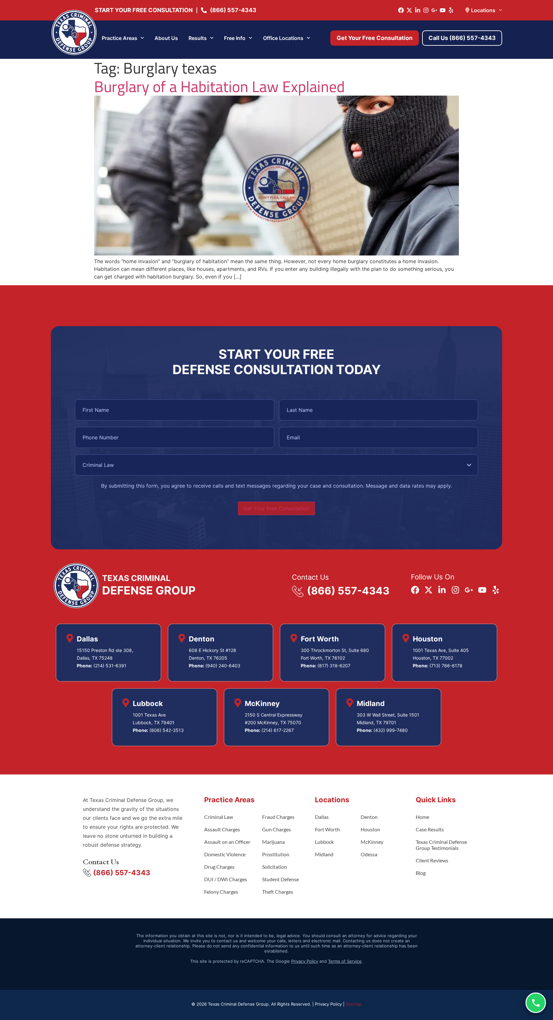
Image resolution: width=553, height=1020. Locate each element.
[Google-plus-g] (434, 10)
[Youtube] (442, 10)
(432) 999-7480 (390, 730)
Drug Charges (219, 867)
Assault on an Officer (227, 842)
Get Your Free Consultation (276, 508)
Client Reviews (432, 860)
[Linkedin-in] (418, 10)
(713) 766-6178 (445, 665)
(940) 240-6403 (222, 665)
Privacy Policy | (330, 1004)
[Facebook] (401, 10)
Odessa (369, 854)
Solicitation (274, 867)
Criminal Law (218, 817)
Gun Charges (276, 829)
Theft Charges (277, 892)
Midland (324, 854)
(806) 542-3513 (166, 730)
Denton (369, 817)
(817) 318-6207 (333, 665)
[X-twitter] (409, 10)
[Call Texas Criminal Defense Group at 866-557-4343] (535, 1003)
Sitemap (354, 1004)
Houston (370, 829)
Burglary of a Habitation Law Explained (219, 86)
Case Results (430, 829)
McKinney (372, 842)
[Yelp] (451, 10)
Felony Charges (221, 892)
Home (422, 817)
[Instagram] (426, 10)
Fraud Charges (278, 817)
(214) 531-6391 (109, 665)
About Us (166, 38)
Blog (421, 873)
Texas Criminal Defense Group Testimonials (441, 845)
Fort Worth (327, 829)
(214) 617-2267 (277, 730)
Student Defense (280, 879)
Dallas (322, 817)
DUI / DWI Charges (225, 879)
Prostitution (275, 854)
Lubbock (324, 842)
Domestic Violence (224, 854)
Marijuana (273, 842)
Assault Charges (222, 829)
